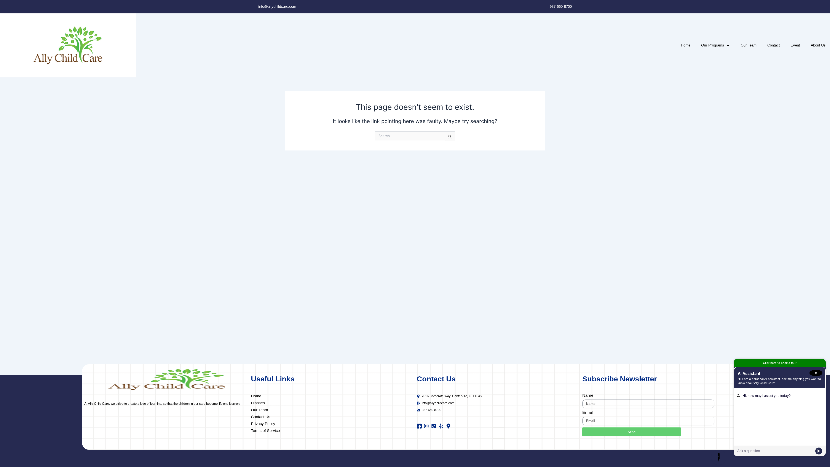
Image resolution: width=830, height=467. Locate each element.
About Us (818, 45)
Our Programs (712, 45)
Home (685, 45)
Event (795, 45)
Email (587, 412)
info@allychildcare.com (277, 7)
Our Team (749, 45)
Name (588, 395)
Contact (773, 45)
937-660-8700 (561, 7)
